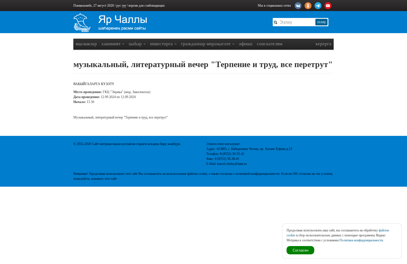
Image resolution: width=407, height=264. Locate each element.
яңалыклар (86, 43)
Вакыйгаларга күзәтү (93, 84)
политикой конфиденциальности (257, 174)
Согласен (300, 250)
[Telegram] (318, 5)
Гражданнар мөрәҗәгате (206, 43)
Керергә (323, 43)
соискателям (269, 43)
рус (118, 5)
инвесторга (162, 43)
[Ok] (308, 5)
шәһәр (136, 43)
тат (124, 5)
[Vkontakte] (298, 5)
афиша (246, 43)
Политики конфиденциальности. (361, 240)
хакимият (111, 43)
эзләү (321, 22)
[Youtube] (328, 5)
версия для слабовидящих (146, 5)
